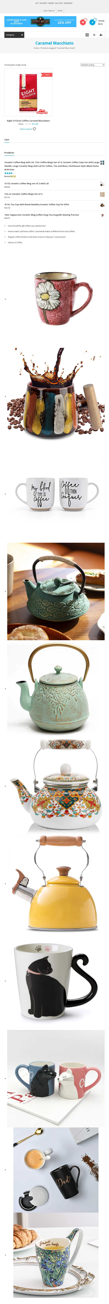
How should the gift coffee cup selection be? (27, 226)
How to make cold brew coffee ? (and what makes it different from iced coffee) (41, 231)
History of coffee (15, 242)
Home (36, 48)
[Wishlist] (83, 22)
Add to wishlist (26, 129)
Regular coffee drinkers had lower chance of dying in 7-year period (36, 237)
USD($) (59, 11)
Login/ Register (48, 11)
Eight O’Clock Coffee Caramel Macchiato (28, 120)
